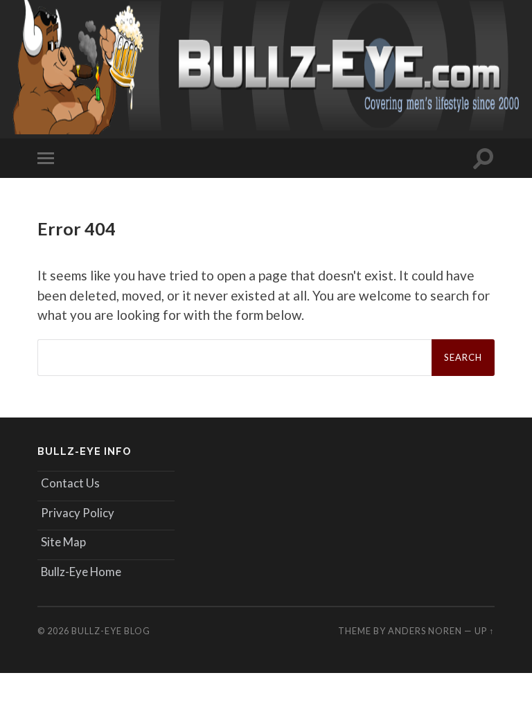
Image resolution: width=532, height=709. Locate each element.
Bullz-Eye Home (81, 571)
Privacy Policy (77, 512)
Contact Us (70, 483)
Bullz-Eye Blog (110, 630)
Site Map (63, 542)
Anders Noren (425, 630)
